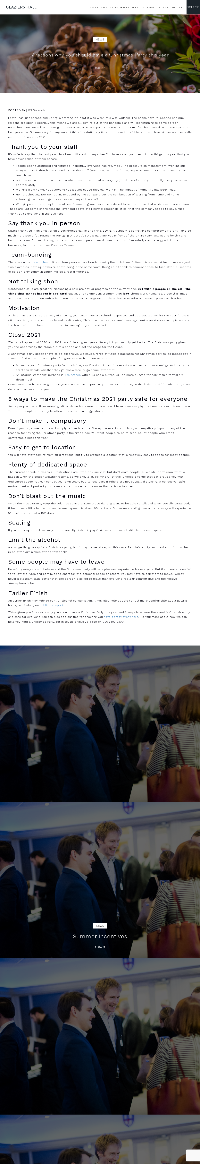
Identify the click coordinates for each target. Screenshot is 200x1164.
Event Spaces (119, 7)
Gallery (178, 7)
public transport (51, 605)
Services (138, 7)
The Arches (72, 374)
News (166, 7)
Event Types (98, 7)
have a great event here (121, 616)
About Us (153, 7)
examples (41, 262)
